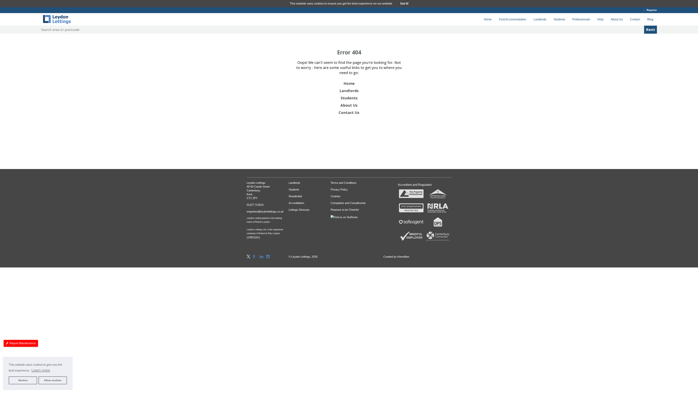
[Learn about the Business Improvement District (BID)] (438, 236)
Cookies (335, 196)
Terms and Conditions (343, 182)
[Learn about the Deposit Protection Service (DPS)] (438, 222)
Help (600, 19)
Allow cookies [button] (52, 380)
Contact (635, 19)
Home (488, 19)
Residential (295, 196)
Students (559, 19)
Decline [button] (23, 380)
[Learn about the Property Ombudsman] (411, 193)
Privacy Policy (339, 189)
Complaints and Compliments (348, 203)
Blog (650, 19)
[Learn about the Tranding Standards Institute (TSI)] (438, 193)
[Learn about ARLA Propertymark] (411, 208)
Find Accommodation (512, 19)
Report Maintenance (23, 343)
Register (652, 10)
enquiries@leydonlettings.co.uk (265, 211)
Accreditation (296, 203)
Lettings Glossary (299, 209)
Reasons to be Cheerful (345, 209)
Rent (650, 29)
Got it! (404, 3)
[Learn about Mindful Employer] (411, 236)
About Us (617, 19)
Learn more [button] (40, 370)
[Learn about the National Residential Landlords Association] (438, 208)
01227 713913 (255, 204)
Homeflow (403, 256)
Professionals (581, 19)
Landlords (539, 19)
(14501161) (253, 237)
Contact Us (349, 112)
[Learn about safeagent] (411, 222)
